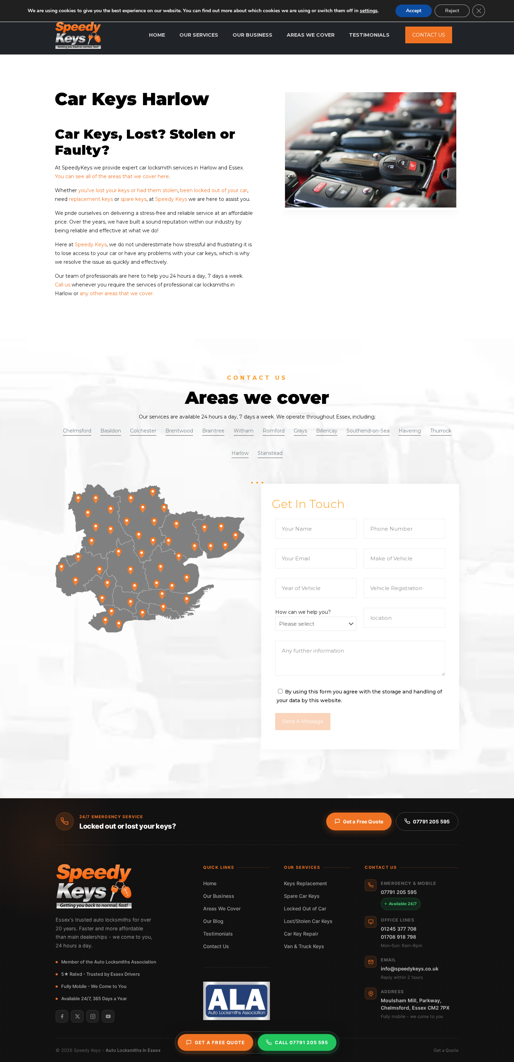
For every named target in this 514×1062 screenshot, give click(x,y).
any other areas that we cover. (117, 293)
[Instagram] (92, 1016)
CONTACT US (428, 35)
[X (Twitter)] (77, 1016)
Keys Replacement (305, 883)
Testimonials (218, 934)
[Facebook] (62, 1016)
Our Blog (213, 921)
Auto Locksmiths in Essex (133, 1050)
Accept (413, 10)
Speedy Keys (171, 199)
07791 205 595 (431, 821)
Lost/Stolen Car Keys (308, 921)
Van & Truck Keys (304, 946)
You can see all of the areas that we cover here (112, 176)
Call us (62, 285)
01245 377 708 (398, 929)
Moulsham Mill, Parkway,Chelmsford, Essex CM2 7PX (415, 1004)
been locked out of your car (213, 190)
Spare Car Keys (302, 896)
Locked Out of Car (305, 908)
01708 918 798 (398, 937)
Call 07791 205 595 (301, 1042)
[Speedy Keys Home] (122, 886)
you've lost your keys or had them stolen (128, 190)
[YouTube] (108, 1016)
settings (369, 11)
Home (209, 883)
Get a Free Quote (363, 821)
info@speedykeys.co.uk (409, 969)
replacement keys (91, 199)
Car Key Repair (301, 934)
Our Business (218, 896)
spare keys (133, 199)
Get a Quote (446, 1050)
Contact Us (216, 946)
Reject (452, 10)
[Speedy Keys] (78, 35)
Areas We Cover (222, 908)
